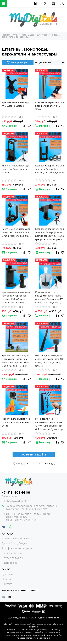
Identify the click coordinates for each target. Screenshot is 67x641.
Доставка (7, 574)
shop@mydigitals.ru (18, 501)
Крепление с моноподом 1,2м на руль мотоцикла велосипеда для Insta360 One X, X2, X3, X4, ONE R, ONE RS (15, 361)
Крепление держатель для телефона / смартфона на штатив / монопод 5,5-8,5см (16, 232)
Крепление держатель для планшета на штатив (16, 104)
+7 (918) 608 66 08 (16, 492)
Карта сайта (53, 618)
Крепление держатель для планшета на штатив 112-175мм (49, 106)
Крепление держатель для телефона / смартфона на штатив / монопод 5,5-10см (49, 169)
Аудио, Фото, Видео (14, 543)
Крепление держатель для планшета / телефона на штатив (16, 169)
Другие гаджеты (12, 558)
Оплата (6, 579)
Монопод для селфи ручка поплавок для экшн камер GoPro (16, 422)
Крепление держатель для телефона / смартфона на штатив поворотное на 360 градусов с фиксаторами (49, 234)
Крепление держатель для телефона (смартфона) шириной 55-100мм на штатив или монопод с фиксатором (16, 297)
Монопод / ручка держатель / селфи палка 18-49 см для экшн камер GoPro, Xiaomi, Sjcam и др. (49, 424)
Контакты (8, 584)
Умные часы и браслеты (17, 538)
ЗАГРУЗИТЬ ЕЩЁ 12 (33, 454)
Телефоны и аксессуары (17, 548)
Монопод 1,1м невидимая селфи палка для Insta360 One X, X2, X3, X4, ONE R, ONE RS (49, 360)
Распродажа (9, 562)
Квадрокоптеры (12, 553)
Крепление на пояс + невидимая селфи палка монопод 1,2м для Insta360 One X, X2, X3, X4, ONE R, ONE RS (49, 297)
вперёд (48, 463)
